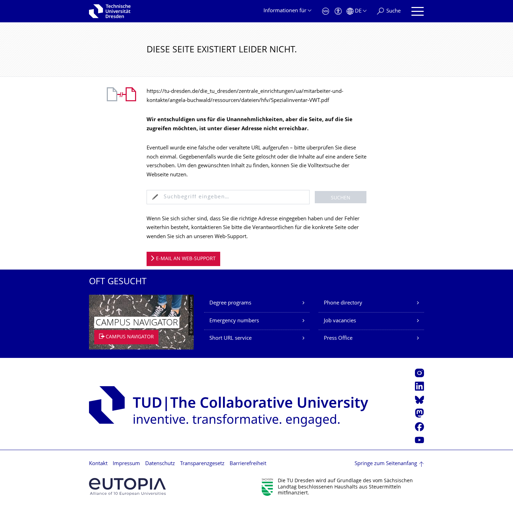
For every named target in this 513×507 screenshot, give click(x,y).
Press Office (338, 338)
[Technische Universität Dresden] (110, 11)
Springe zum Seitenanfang (386, 463)
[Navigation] (417, 11)
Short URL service (230, 338)
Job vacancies (340, 321)
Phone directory (343, 303)
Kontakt (98, 463)
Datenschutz (160, 463)
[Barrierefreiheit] (338, 11)
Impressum (126, 463)
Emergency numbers (234, 321)
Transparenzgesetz (202, 463)
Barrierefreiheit (248, 463)
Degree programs (230, 303)
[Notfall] (325, 11)
